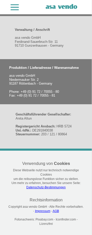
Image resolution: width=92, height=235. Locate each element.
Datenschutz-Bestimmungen (46, 187)
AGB (56, 211)
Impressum (42, 211)
